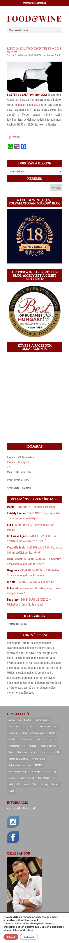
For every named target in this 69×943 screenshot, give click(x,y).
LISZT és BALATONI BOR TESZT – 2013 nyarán (34, 49)
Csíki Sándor (21, 55)
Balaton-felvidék (42, 720)
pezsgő (11, 778)
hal (23, 746)
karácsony (22, 752)
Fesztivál (42, 739)
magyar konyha (38, 759)
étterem (55, 784)
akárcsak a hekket (26, 105)
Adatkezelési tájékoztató (21, 808)
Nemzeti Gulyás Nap (17, 771)
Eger (56, 726)
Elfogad (11, 937)
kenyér (34, 752)
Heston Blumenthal (48, 746)
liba (59, 752)
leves (51, 752)
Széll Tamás (43, 778)
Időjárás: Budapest (18, 462)
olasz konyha (35, 771)
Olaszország (50, 771)
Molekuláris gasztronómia (19, 765)
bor (44, 55)
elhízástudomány (37, 733)
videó (26, 784)
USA (18, 784)
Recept (31, 778)
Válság (45, 784)
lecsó (42, 752)
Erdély (52, 733)
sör (53, 778)
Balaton (27, 720)
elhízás (23, 733)
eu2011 (11, 739)
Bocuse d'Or (13, 726)
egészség (12, 733)
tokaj (10, 784)
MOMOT (38, 765)
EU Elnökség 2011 (27, 739)
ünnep (11, 791)
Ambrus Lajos (14, 720)
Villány (35, 784)
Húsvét (11, 752)
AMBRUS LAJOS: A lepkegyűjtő (36, 582)
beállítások (58, 927)
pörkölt (21, 778)
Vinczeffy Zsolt (16, 547)
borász (50, 55)
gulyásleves (13, 746)
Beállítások (29, 937)
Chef (57, 55)
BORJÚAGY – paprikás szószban (36, 507)
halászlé (32, 746)
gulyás (53, 739)
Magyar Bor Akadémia (18, 759)
